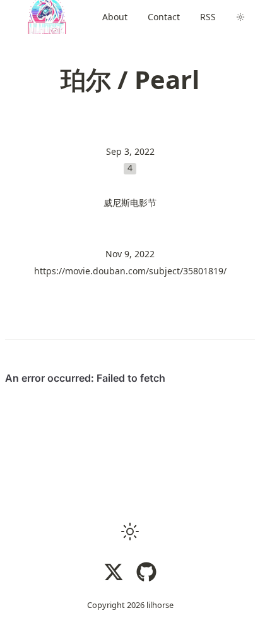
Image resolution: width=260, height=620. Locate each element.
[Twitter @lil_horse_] (113, 572)
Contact (164, 17)
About (114, 17)
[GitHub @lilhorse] (146, 572)
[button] (130, 531)
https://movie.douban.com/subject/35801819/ (130, 271)
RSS (208, 17)
